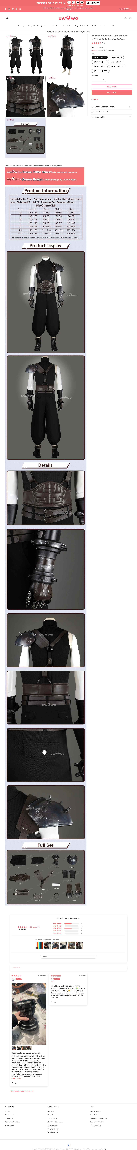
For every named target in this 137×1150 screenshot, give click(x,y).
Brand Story (9, 1118)
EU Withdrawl (53, 1133)
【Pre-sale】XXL (117, 66)
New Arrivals (95, 1115)
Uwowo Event (95, 1111)
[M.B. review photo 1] (29, 1014)
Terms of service (88, 1149)
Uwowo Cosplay (41, 1149)
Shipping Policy (53, 1126)
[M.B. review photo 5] (29, 1048)
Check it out (93, 3)
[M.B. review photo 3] (19, 1048)
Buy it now (111, 92)
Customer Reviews (12, 1122)
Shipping (94, 50)
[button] (7, 18)
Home (7, 1111)
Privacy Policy (95, 1126)
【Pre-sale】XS (100, 57)
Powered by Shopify (53, 1149)
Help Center (52, 1115)
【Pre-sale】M (99, 62)
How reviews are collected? (22, 1091)
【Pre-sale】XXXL (100, 71)
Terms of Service (96, 1122)
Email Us (51, 1111)
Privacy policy (76, 1149)
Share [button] (96, 99)
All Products (10, 1115)
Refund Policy (53, 1129)
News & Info (9, 1126)
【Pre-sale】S (116, 57)
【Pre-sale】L (115, 62)
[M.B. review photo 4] (24, 1048)
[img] (16, 976)
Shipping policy (101, 1149)
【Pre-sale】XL (99, 66)
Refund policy (66, 1149)
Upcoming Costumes (98, 1118)
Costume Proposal (55, 1122)
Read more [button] (16, 1078)
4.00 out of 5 (34, 927)
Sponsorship (52, 1118)
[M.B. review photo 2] (14, 1048)
